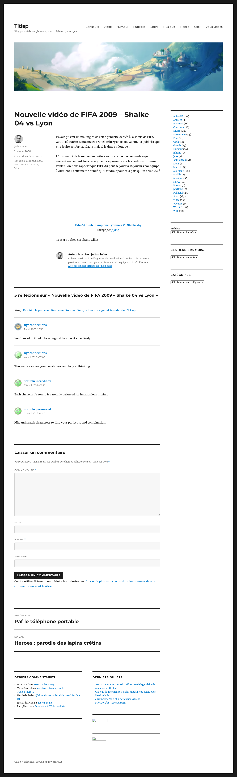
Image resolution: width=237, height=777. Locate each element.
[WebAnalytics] (126, 739)
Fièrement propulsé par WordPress (43, 761)
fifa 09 (38, 160)
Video (108, 26)
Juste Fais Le (45, 702)
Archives (175, 228)
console (18, 160)
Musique (169, 26)
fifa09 (115, 230)
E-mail (20, 539)
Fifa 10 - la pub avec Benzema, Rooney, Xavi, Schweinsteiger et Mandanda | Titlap (79, 310)
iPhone (177, 152)
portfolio (178, 189)
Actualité (178, 116)
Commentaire (25, 470)
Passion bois (102, 695)
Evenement (179, 134)
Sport (154, 26)
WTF (176, 210)
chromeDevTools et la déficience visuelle (117, 699)
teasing (35, 164)
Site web (20, 556)
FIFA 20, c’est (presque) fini (110, 702)
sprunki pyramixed (37, 409)
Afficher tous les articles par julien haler (90, 265)
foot (16, 164)
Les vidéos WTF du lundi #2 (50, 706)
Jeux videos (214, 26)
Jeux (175, 156)
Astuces (177, 120)
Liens (176, 163)
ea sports (29, 160)
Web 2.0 (177, 207)
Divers (176, 130)
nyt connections (35, 325)
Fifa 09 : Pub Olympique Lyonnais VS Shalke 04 (108, 225)
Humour (122, 26)
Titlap (21, 26)
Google (177, 145)
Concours (92, 26)
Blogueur (178, 123)
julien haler (20, 146)
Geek (197, 26)
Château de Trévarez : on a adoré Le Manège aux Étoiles (125, 691)
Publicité (139, 26)
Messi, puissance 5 (44, 684)
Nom (18, 522)
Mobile (184, 26)
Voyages (178, 203)
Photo (176, 185)
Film (175, 138)
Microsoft (178, 170)
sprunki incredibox (37, 381)
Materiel (178, 167)
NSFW (176, 181)
